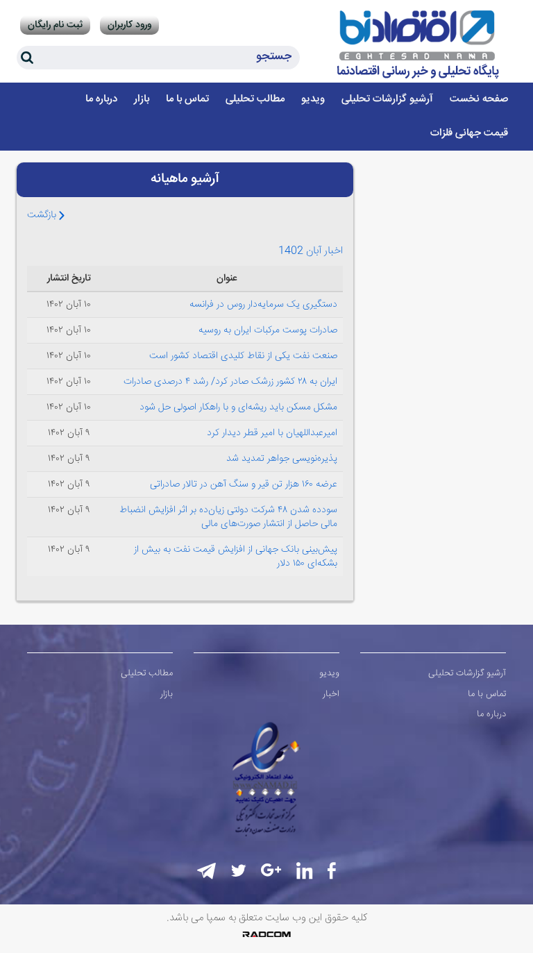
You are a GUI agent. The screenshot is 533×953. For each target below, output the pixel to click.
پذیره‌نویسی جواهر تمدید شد (281, 458)
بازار (166, 694)
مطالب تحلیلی (147, 673)
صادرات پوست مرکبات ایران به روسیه (267, 330)
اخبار (331, 694)
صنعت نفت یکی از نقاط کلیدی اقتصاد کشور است (243, 356)
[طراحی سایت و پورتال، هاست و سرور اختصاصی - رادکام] (266, 934)
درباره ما (491, 714)
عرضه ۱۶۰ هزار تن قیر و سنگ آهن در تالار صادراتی (243, 484)
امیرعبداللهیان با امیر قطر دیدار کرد (272, 433)
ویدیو (329, 673)
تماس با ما (487, 694)
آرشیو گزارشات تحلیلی (467, 673)
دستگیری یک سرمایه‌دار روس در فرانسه (263, 304)
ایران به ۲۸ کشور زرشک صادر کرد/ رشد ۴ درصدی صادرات (230, 381)
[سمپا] (419, 44)
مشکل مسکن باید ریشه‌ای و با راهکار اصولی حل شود (238, 407)
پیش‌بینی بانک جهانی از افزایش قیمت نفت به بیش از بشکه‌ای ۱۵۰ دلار (235, 556)
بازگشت (43, 215)
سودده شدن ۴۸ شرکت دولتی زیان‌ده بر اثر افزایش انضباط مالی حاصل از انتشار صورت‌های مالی (228, 517)
